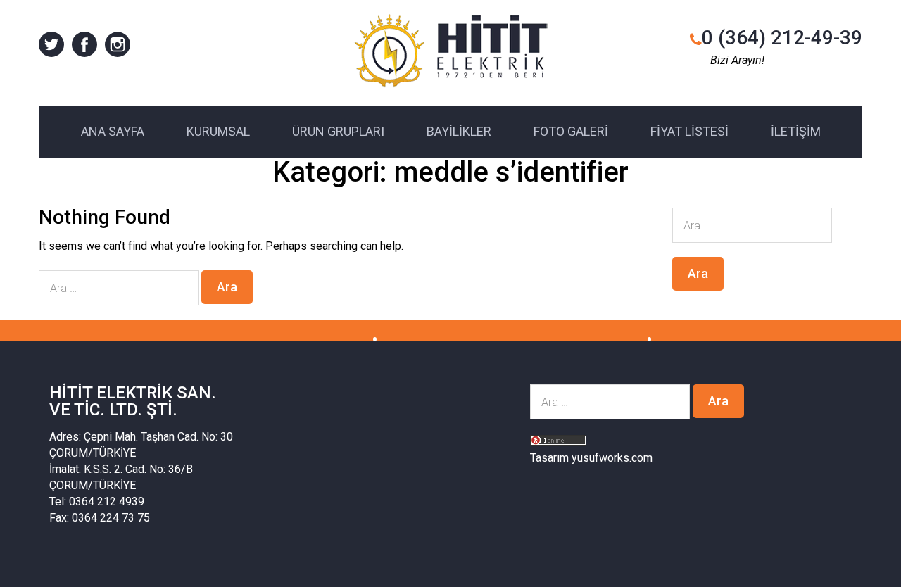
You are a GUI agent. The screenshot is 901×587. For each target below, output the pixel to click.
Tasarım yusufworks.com (591, 458)
